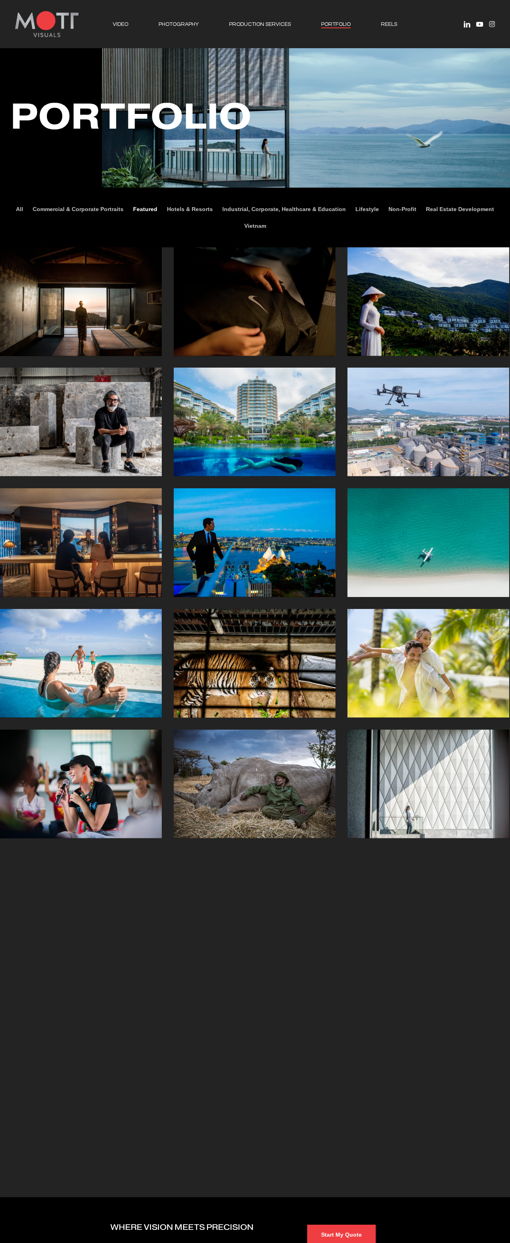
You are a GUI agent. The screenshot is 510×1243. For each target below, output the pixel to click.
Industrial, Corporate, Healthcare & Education (284, 209)
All (19, 209)
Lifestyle (367, 209)
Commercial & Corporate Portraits (78, 209)
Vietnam (255, 226)
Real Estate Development (460, 209)
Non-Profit (402, 209)
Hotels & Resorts (190, 209)
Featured (145, 209)
